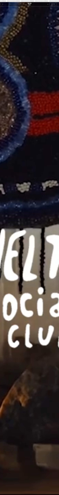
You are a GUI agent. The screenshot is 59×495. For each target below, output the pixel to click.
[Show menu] (2, 4)
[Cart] (47, 4)
